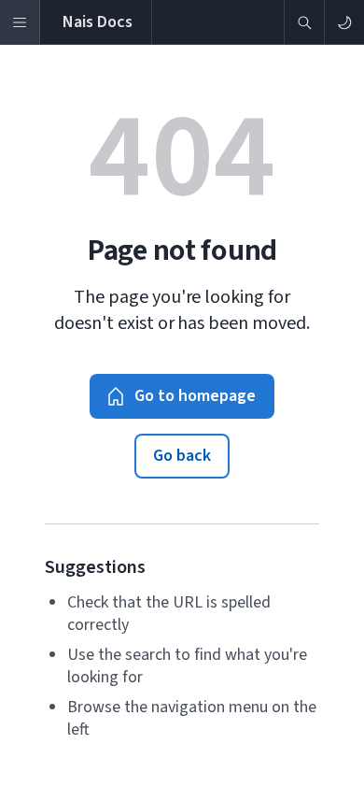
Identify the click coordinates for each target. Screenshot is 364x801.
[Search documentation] (304, 22)
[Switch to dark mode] (344, 22)
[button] (182, 396)
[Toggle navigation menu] (20, 22)
